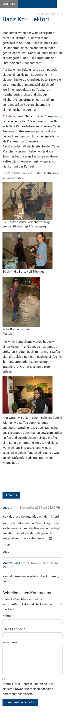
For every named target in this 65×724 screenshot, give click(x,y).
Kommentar (10, 642)
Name (7, 616)
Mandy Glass (11, 563)
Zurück (13, 495)
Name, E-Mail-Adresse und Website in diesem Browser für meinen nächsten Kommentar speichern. (28, 689)
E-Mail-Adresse (13, 629)
